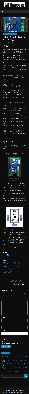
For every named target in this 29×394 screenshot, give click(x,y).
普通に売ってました (18, 155)
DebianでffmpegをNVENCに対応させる (10, 371)
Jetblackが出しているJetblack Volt (10, 117)
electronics (10, 33)
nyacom (14, 42)
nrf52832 (23, 146)
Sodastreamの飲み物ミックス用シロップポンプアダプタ (13, 360)
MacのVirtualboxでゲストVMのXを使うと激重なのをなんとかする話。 (8, 270)
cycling (4, 33)
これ (19, 117)
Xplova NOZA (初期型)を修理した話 (12, 281)
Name (3, 317)
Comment (4, 299)
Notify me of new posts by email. (10, 343)
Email (3, 324)
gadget (15, 33)
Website (3, 330)
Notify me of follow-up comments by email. (12, 339)
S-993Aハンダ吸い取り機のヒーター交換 (10, 363)
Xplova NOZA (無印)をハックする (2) (17, 284)
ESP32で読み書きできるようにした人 (11, 240)
